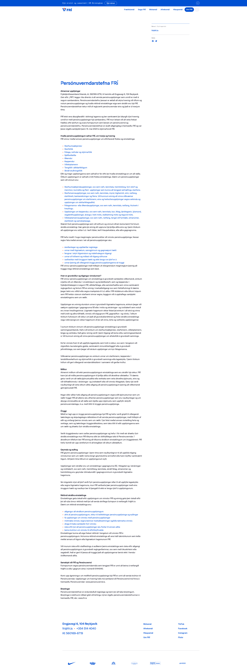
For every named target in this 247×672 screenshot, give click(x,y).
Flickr (180, 637)
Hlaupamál (178, 9)
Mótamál (153, 9)
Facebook (182, 628)
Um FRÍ (189, 9)
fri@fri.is (155, 30)
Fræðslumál (129, 9)
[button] (153, 41)
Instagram (182, 633)
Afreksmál (165, 9)
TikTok (181, 624)
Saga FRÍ (142, 9)
